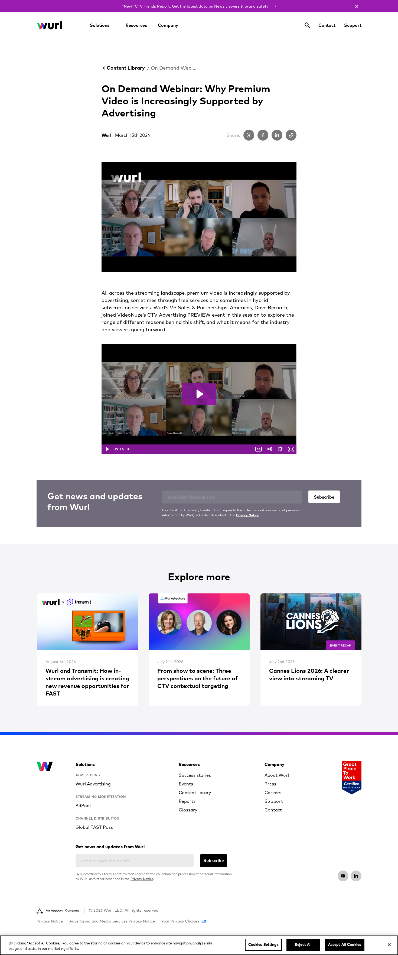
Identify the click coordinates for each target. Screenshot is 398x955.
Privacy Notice (247, 515)
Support (352, 25)
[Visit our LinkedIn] (356, 876)
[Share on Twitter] (248, 135)
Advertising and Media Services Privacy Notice (112, 921)
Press (270, 784)
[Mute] (269, 449)
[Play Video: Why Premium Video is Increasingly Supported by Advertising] (199, 394)
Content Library (126, 68)
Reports (187, 801)
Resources (136, 25)
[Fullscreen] (291, 449)
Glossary (188, 810)
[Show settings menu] (280, 449)
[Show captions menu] (258, 449)
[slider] (189, 449)
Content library (195, 792)
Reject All (303, 944)
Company (168, 25)
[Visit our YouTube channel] (343, 876)
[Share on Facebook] (262, 135)
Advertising (88, 775)
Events (186, 784)
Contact (326, 25)
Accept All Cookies (344, 944)
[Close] (389, 945)
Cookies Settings (263, 944)
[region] (199, 945)
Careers (273, 792)
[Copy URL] (291, 135)
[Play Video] (107, 449)
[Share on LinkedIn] (277, 135)
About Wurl (277, 775)
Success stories (195, 775)
